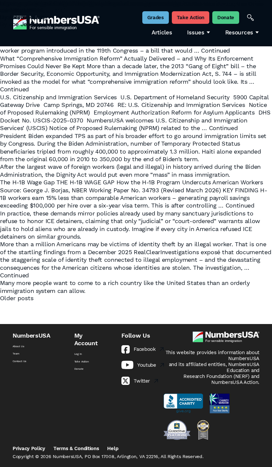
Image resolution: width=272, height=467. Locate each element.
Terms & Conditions (76, 448)
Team (16, 353)
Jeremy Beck (26, 17)
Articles (162, 32)
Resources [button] (239, 32)
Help (112, 448)
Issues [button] (195, 32)
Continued (215, 50)
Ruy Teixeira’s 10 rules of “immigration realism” (68, 3)
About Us (18, 346)
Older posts (17, 298)
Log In (78, 353)
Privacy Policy (29, 448)
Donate (79, 368)
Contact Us (19, 361)
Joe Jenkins (25, 24)
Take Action (81, 361)
